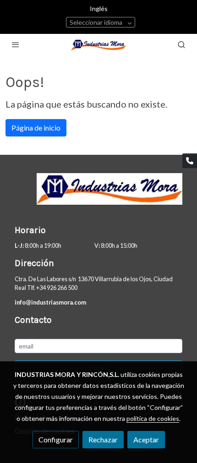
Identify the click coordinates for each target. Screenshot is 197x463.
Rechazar (103, 439)
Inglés (99, 8)
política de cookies (152, 418)
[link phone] (189, 160)
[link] (98, 44)
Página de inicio (35, 127)
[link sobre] (98, 194)
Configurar (55, 439)
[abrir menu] (15, 44)
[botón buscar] (181, 44)
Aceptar (146, 439)
